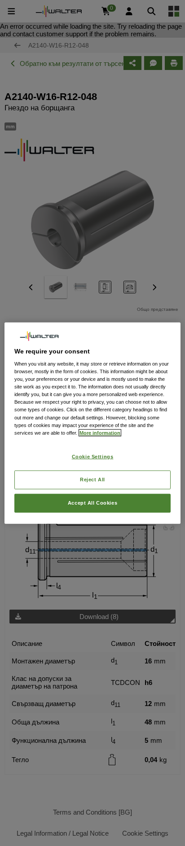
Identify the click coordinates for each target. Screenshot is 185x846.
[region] (92, 423)
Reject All (92, 479)
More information (99, 432)
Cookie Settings (93, 456)
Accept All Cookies (92, 502)
